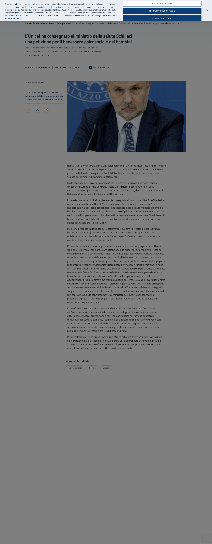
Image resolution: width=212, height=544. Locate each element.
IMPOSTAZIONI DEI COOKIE (162, 3)
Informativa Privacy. (13, 18)
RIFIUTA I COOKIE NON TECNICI (162, 10)
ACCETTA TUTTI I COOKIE (162, 18)
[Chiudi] (207, 10)
